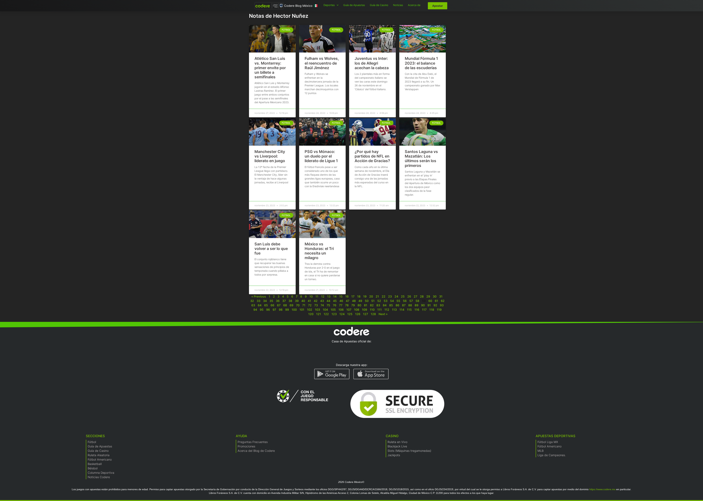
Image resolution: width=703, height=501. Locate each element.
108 (356, 309)
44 (328, 301)
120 (310, 314)
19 (365, 296)
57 (411, 301)
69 (291, 305)
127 (365, 314)
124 (342, 314)
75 (328, 305)
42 (315, 301)
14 (334, 296)
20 (371, 296)
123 (334, 314)
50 (367, 301)
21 (377, 296)
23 (390, 296)
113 (394, 309)
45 (335, 301)
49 (360, 301)
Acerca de (414, 5)
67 (278, 305)
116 (416, 309)
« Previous (258, 296)
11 (316, 296)
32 (252, 301)
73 (316, 305)
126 (357, 314)
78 (347, 305)
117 (424, 309)
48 (354, 301)
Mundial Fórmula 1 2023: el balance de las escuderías (421, 63)
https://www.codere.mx (602, 489)
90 (423, 305)
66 (272, 305)
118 (431, 309)
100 (294, 309)
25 (403, 296)
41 (309, 301)
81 (365, 305)
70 (298, 305)
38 (290, 301)
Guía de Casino (379, 5)
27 (415, 296)
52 (379, 301)
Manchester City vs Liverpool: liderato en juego (269, 156)
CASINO (392, 436)
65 (266, 305)
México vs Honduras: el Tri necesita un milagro (319, 251)
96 (268, 309)
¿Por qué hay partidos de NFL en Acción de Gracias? (372, 156)
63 (253, 305)
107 (348, 309)
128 (373, 314)
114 (401, 309)
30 (434, 296)
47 (347, 301)
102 (309, 309)
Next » (383, 314)
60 (430, 301)
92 (435, 305)
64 (259, 305)
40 (303, 301)
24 (396, 296)
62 (443, 301)
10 (311, 296)
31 (440, 296)
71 (303, 305)
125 (349, 314)
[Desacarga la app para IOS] (371, 374)
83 (378, 305)
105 (333, 309)
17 (352, 296)
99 (287, 309)
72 (310, 305)
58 (417, 301)
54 (392, 301)
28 (422, 296)
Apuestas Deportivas (555, 436)
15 (341, 296)
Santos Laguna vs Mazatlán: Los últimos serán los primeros (421, 158)
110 (372, 309)
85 (391, 305)
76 (334, 305)
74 (322, 305)
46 (341, 301)
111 (379, 309)
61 (436, 301)
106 (341, 309)
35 (271, 301)
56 (405, 301)
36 (278, 301)
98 (280, 309)
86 (397, 305)
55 (398, 301)
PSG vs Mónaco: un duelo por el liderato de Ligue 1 (321, 156)
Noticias (398, 5)
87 (404, 305)
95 (261, 309)
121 (318, 314)
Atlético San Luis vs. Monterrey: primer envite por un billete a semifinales (270, 67)
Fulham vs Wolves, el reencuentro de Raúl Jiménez (322, 63)
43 (322, 301)
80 (359, 305)
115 (409, 309)
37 (284, 301)
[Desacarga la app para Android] (332, 374)
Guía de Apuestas (354, 5)
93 (442, 305)
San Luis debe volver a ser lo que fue (271, 248)
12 (322, 296)
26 (409, 296)
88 (410, 305)
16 (347, 296)
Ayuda (241, 436)
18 (358, 296)
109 (364, 309)
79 (353, 305)
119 (439, 309)
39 (297, 301)
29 (428, 296)
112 (386, 309)
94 (255, 309)
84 (384, 305)
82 (372, 305)
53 (385, 301)
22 (383, 296)
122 (326, 314)
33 (258, 301)
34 (265, 301)
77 (340, 305)
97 (274, 309)
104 (325, 309)
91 (429, 305)
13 (328, 296)
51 (373, 301)
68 (285, 305)
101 (302, 309)
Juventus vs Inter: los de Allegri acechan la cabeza (372, 63)
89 (416, 305)
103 (317, 309)
